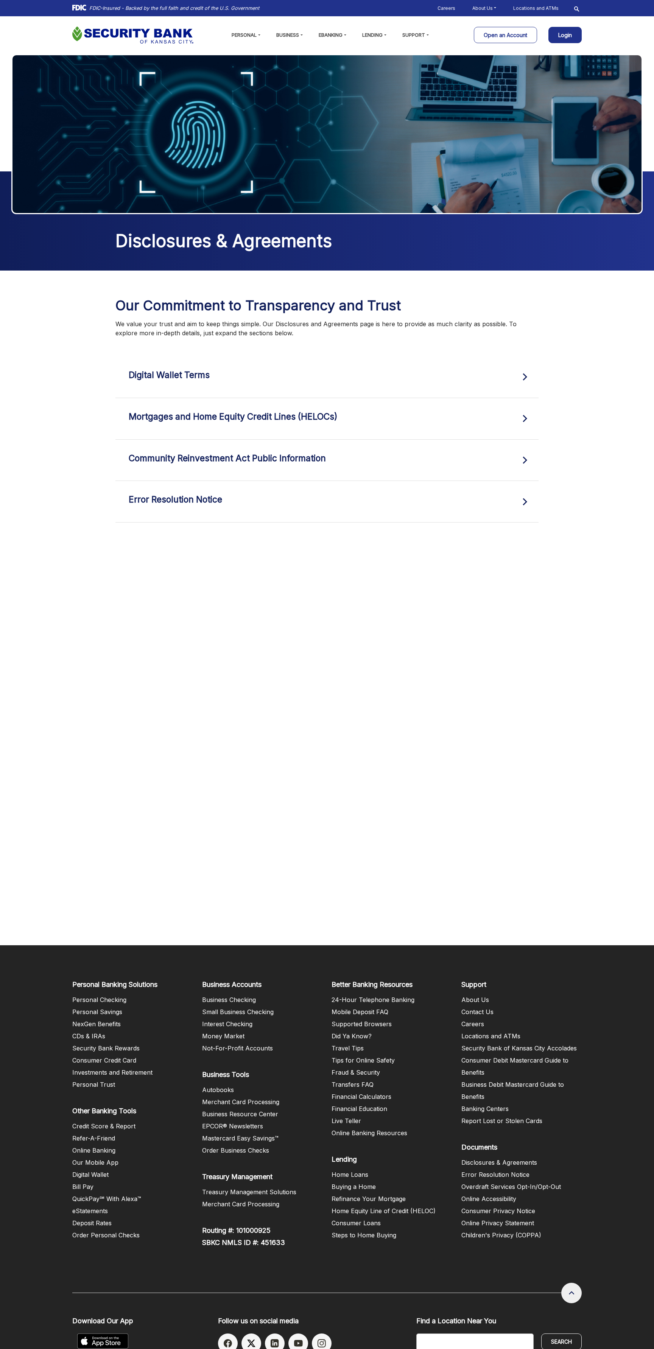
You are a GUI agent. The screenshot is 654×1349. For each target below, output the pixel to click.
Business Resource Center (240, 1114)
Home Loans (350, 1174)
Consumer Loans (356, 1223)
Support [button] (413, 35)
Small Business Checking (238, 1012)
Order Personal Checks (106, 1235)
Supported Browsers (362, 1024)
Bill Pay (82, 1186)
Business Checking (229, 1000)
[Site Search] (577, 8)
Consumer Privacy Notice (498, 1211)
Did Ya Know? (352, 1036)
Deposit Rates (92, 1223)
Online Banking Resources (369, 1133)
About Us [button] (482, 8)
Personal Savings (97, 1012)
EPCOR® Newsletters (232, 1126)
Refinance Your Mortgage (369, 1199)
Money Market (223, 1036)
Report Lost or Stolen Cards (501, 1121)
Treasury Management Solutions (249, 1192)
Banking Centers (485, 1108)
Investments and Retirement (112, 1072)
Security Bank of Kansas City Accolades (519, 1048)
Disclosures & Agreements (499, 1162)
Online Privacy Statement (497, 1223)
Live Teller (346, 1121)
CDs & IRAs (88, 1036)
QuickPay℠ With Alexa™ (106, 1199)
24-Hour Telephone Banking (373, 1000)
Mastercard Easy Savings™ (240, 1138)
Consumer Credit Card (104, 1060)
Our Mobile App (95, 1162)
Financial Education (359, 1108)
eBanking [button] (331, 35)
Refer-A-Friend (93, 1138)
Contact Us (477, 1012)
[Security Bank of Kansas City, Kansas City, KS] (132, 35)
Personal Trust (93, 1084)
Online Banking (93, 1150)
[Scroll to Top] (571, 1293)
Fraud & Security (356, 1072)
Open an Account (510, 34)
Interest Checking (227, 1024)
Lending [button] (372, 35)
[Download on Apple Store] (102, 1341)
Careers (446, 8)
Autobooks (218, 1090)
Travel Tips (348, 1048)
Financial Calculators (361, 1096)
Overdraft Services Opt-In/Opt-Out (511, 1186)
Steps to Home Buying (364, 1235)
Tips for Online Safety (363, 1060)
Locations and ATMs (536, 8)
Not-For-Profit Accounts (237, 1048)
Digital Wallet (90, 1174)
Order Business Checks (235, 1150)
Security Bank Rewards (106, 1048)
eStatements (90, 1211)
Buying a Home (354, 1186)
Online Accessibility (488, 1199)
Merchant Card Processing (240, 1102)
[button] (327, 377)
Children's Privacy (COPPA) (501, 1235)
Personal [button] (244, 35)
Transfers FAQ (353, 1084)
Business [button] (287, 35)
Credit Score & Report (103, 1126)
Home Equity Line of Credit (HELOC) (384, 1211)
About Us (475, 1000)
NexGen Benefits (96, 1024)
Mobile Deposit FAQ (360, 1012)
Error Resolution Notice (495, 1174)
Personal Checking (99, 1000)
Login (565, 33)
